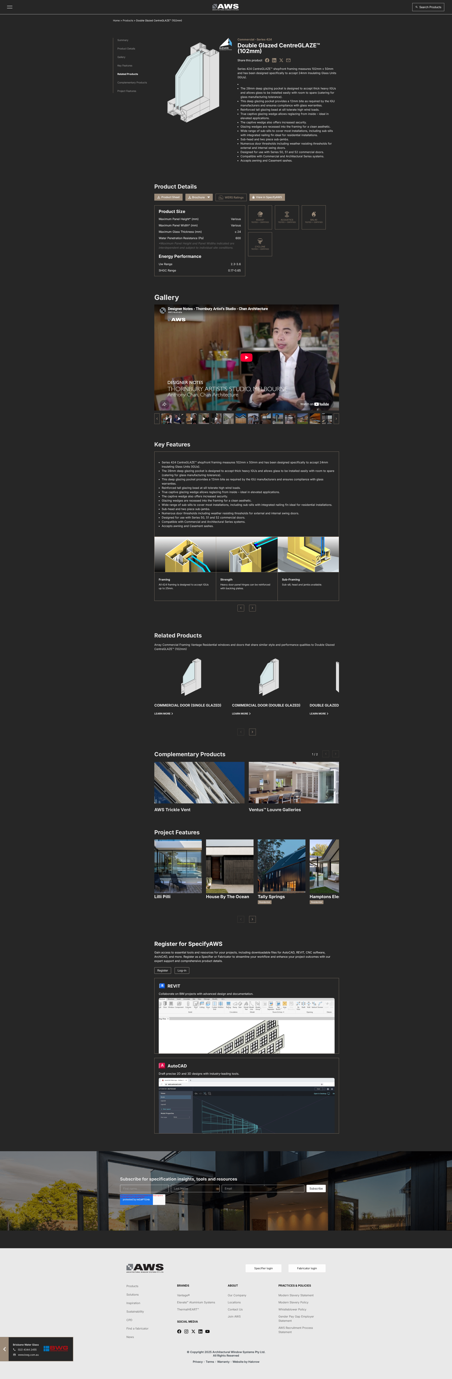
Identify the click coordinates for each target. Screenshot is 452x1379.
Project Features (126, 90)
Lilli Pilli (162, 896)
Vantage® (183, 1295)
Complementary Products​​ (132, 82)
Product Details (126, 48)
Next (252, 608)
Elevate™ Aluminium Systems (196, 1302)
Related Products (127, 73)
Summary (122, 40)
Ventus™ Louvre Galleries (275, 809)
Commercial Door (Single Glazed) (187, 705)
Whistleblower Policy (292, 1309)
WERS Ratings (234, 197)
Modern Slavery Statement (296, 1295)
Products (128, 20)
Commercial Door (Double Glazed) (266, 705)
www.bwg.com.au (28, 1354)
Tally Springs (271, 896)
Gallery (121, 56)
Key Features (124, 65)
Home (116, 20)
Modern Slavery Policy (293, 1302)
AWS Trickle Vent (172, 809)
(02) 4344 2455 (27, 1349)
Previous (240, 608)
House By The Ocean (227, 896)
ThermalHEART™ (188, 1309)
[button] (428, 7)
